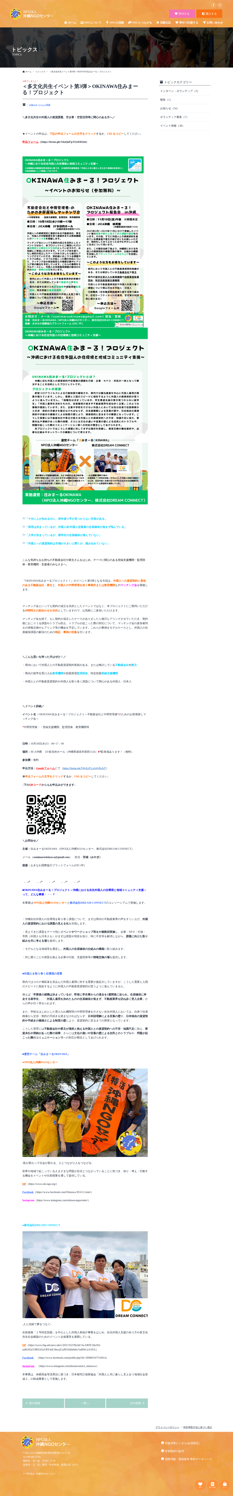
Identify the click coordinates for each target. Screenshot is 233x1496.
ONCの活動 (117, 22)
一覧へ (85, 1403)
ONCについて (92, 22)
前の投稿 (34, 1403)
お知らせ (33, 105)
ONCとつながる (142, 22)
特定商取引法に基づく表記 (197, 1427)
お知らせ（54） (169, 108)
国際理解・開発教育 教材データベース (188, 1459)
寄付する (184, 13)
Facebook (28, 1192)
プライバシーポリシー (167, 1427)
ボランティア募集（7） (174, 117)
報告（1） (166, 99)
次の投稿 (136, 1403)
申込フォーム (30, 141)
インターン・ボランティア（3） (180, 91)
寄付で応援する (188, 22)
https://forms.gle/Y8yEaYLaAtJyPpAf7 (84, 768)
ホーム (72, 22)
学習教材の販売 (174, 1451)
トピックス (40, 71)
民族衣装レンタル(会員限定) (182, 1443)
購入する (211, 13)
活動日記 (165, 22)
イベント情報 (44, 105)
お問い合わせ (215, 22)
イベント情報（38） (172, 125)
